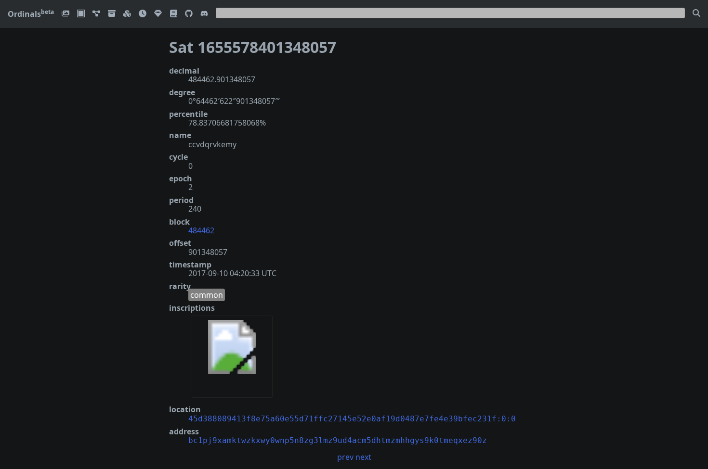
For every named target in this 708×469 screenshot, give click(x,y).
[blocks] (127, 14)
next (363, 457)
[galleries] (112, 14)
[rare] (158, 14)
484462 (201, 230)
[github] (189, 14)
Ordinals (31, 14)
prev (345, 457)
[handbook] (173, 14)
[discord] (204, 14)
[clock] (142, 14)
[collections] (96, 14)
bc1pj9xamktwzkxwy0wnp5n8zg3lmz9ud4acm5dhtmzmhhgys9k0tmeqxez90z (337, 440)
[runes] (81, 14)
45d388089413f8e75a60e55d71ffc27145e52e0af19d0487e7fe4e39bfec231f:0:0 (352, 418)
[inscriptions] (65, 14)
